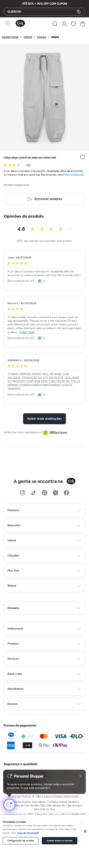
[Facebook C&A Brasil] (66, 493)
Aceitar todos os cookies (59, 840)
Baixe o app (15, 673)
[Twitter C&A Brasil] (55, 493)
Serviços (13, 658)
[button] (55, 23)
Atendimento (16, 688)
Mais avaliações (74, 174)
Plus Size (13, 570)
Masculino (14, 525)
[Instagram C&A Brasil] (22, 493)
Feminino (13, 510)
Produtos (13, 643)
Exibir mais (27, 332)
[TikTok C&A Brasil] (33, 493)
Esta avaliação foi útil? (21, 281)
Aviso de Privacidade (28, 833)
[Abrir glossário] (50, 608)
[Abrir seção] (52, 510)
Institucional (15, 628)
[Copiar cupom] (78, 11)
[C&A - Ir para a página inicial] (20, 23)
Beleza (12, 585)
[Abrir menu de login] (64, 23)
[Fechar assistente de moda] (80, 776)
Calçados (13, 555)
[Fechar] (85, 831)
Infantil (12, 540)
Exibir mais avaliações (44, 419)
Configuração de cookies (20, 840)
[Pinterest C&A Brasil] (44, 493)
